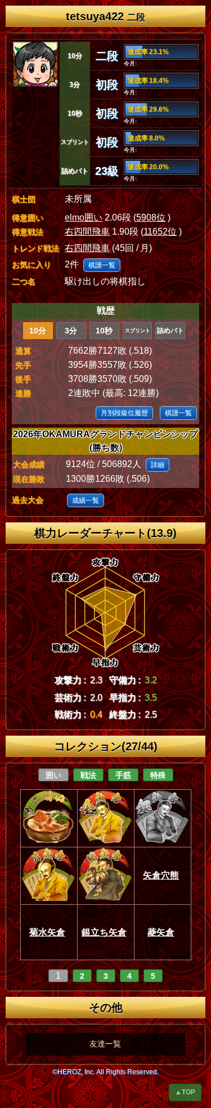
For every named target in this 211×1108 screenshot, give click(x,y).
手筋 (123, 775)
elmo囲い (83, 217)
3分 (71, 330)
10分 (37, 330)
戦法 (88, 775)
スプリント (137, 330)
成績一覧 (85, 500)
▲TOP (185, 1092)
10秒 (104, 330)
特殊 (158, 775)
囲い (53, 775)
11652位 (160, 231)
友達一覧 (105, 1043)
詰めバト (170, 331)
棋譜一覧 (101, 265)
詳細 (157, 465)
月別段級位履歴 (124, 413)
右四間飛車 (87, 231)
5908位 (150, 217)
